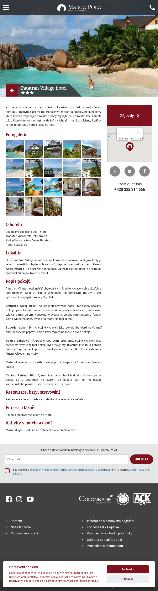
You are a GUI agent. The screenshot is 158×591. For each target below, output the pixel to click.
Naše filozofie (21, 527)
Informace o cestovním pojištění (110, 521)
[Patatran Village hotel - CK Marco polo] (15, 149)
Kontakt (16, 521)
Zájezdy (127, 115)
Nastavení (128, 578)
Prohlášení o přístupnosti (105, 546)
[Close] (138, 132)
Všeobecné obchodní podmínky (109, 533)
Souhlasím (127, 569)
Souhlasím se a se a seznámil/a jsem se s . (81, 471)
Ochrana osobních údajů (104, 540)
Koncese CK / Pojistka (103, 527)
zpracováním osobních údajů (85, 469)
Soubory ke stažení (24, 533)
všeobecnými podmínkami (46, 469)
